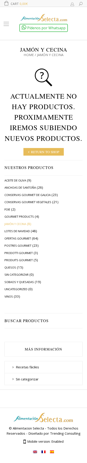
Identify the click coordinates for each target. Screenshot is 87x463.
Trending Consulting (65, 433)
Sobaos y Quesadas (19, 282)
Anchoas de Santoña (20, 188)
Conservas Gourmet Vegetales (27, 202)
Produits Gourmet (18, 260)
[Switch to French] (43, 452)
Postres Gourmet (17, 246)
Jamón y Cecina (15, 224)
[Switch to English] (35, 452)
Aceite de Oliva (15, 180)
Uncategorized (15, 289)
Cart (19, 4)
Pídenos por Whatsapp (46, 27)
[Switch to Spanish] (52, 452)
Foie (7, 209)
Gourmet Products (19, 217)
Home (29, 54)
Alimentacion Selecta (28, 428)
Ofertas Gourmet (17, 238)
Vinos (8, 296)
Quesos (10, 267)
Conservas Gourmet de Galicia (27, 195)
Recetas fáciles (27, 367)
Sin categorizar (16, 275)
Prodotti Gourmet (18, 253)
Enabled (57, 441)
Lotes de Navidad (17, 231)
